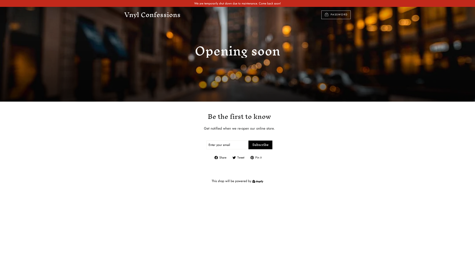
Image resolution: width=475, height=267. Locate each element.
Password (339, 14)
